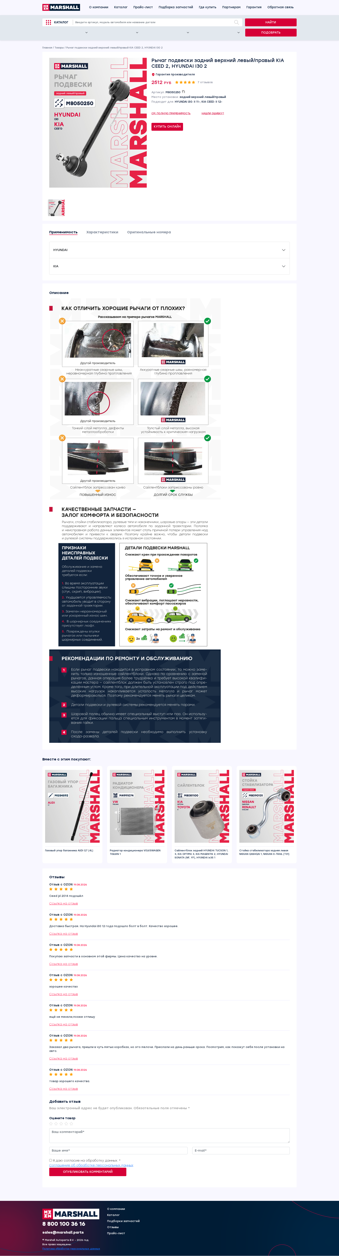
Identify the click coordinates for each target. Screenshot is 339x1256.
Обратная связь (280, 7)
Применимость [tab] (63, 232)
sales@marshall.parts (63, 1232)
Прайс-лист (143, 7)
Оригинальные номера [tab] (149, 232)
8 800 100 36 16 (63, 1223)
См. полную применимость (171, 113)
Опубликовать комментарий (88, 1172)
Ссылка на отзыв (63, 903)
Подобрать (271, 32)
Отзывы (113, 1227)
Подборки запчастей (123, 1221)
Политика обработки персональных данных (71, 1249)
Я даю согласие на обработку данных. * (87, 1160)
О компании (98, 7)
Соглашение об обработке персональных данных (91, 1165)
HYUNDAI (60, 250)
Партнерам (231, 7)
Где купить (207, 7)
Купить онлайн (167, 126)
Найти (270, 22)
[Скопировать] (183, 91)
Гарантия (254, 7)
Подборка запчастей (176, 7)
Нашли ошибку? (213, 113)
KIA (55, 266)
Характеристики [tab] (102, 232)
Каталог (121, 7)
